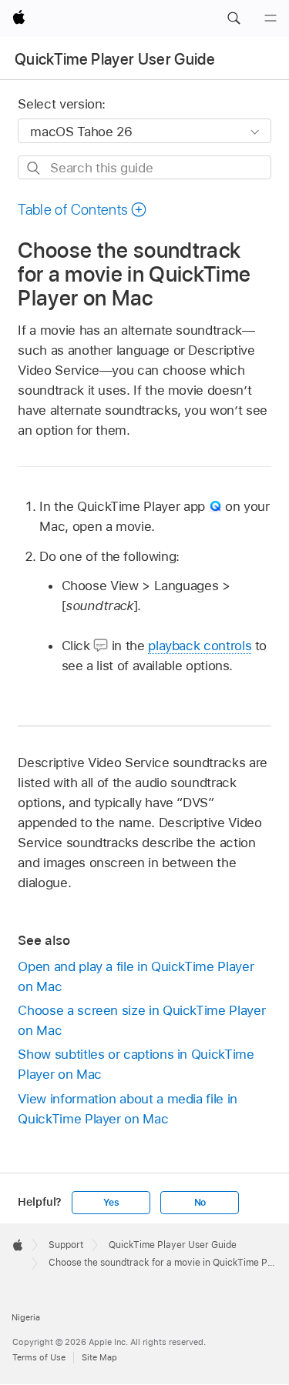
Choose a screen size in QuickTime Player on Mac (141, 1020)
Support (66, 1245)
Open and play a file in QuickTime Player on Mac (136, 976)
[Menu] (270, 18)
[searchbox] (144, 167)
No (200, 1202)
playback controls (199, 645)
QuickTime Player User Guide (115, 59)
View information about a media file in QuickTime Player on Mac (127, 1108)
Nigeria (26, 1317)
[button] (233, 18)
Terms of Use (39, 1357)
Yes (111, 1202)
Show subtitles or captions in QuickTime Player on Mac (136, 1064)
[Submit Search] (34, 168)
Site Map (99, 1357)
